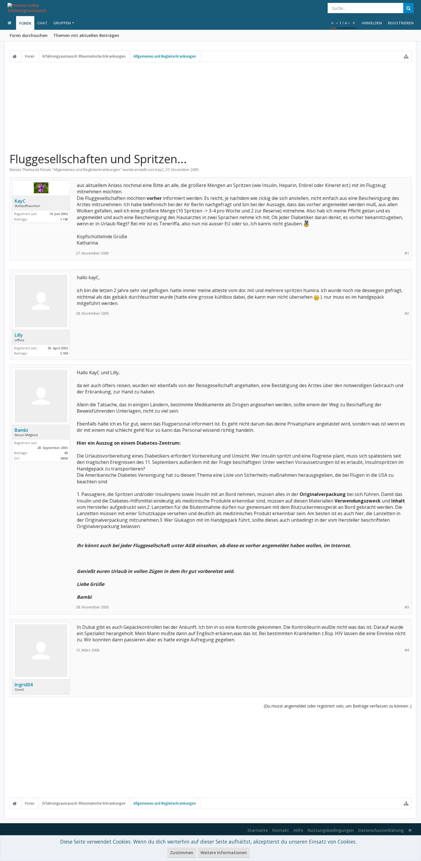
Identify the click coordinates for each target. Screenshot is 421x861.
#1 (407, 253)
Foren (25, 23)
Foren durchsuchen (29, 35)
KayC (159, 169)
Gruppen (62, 22)
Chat (42, 22)
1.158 (64, 219)
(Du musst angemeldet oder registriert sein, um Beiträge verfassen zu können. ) (338, 706)
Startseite (257, 830)
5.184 (64, 353)
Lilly (19, 335)
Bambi (21, 430)
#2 (407, 313)
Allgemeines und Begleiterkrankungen (87, 169)
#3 (407, 607)
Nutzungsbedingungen (331, 830)
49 (66, 453)
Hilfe (298, 830)
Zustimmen (181, 852)
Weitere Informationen (223, 852)
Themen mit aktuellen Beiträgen (86, 35)
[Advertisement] (210, 107)
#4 (407, 650)
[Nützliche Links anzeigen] (406, 56)
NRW (64, 458)
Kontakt (280, 830)
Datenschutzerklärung (381, 830)
